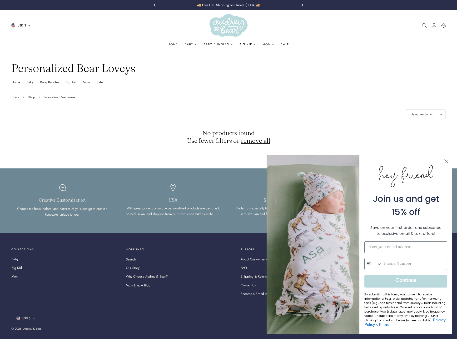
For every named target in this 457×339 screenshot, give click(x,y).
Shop (31, 97)
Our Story (132, 268)
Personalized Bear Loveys (59, 97)
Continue (405, 281)
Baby (30, 82)
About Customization (255, 259)
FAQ (244, 268)
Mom (86, 82)
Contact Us (248, 285)
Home (15, 82)
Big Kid (71, 82)
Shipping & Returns (254, 276)
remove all (255, 140)
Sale (100, 82)
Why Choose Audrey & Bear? (147, 276)
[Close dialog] (446, 161)
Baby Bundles (49, 82)
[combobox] (373, 264)
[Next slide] (303, 5)
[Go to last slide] (154, 5)
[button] (424, 25)
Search (131, 259)
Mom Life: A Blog (138, 285)
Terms (383, 325)
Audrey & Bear (32, 329)
